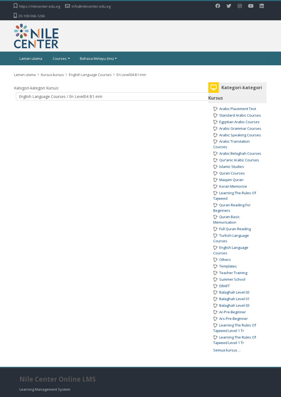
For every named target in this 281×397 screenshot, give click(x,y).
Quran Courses (232, 173)
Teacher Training (233, 272)
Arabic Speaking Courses (240, 135)
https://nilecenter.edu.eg (39, 6)
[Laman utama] (36, 35)
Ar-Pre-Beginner (232, 311)
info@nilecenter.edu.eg (91, 6)
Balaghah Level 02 (234, 292)
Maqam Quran (231, 179)
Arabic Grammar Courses (240, 128)
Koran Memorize (233, 186)
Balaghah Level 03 (234, 305)
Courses (60, 58)
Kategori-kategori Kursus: (36, 88)
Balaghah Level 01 (234, 298)
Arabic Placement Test (237, 108)
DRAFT (224, 285)
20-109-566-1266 (31, 15)
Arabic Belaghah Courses (240, 153)
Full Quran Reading (235, 228)
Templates (228, 266)
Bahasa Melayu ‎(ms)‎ (97, 58)
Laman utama (30, 58)
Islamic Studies (231, 166)
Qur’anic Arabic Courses (239, 159)
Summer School (232, 279)
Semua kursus (225, 350)
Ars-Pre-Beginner (233, 318)
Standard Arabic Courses (240, 115)
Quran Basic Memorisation (226, 219)
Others (225, 259)
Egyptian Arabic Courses (239, 121)
